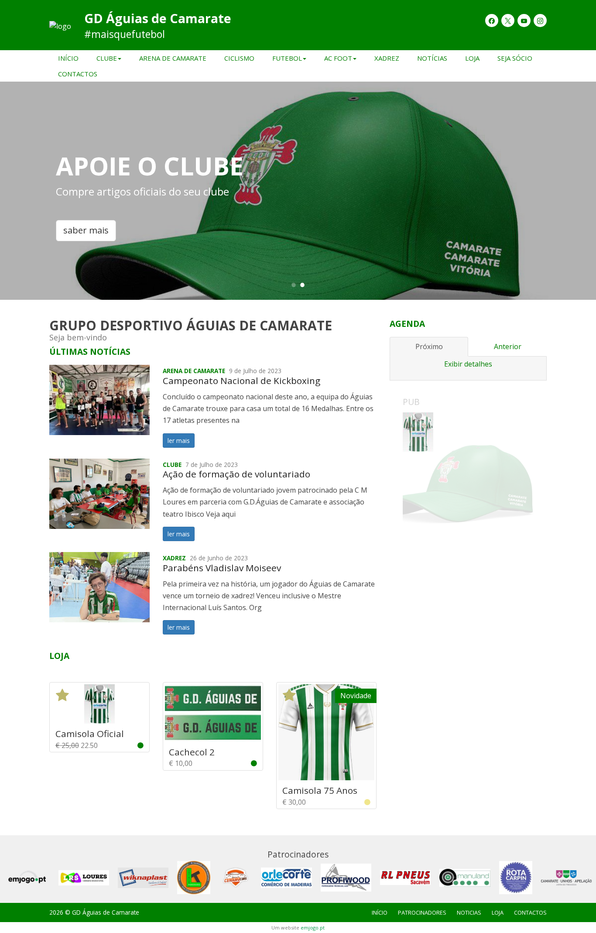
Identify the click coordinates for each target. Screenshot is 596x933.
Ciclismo (239, 58)
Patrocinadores (422, 912)
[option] (298, 191)
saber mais (86, 230)
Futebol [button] (287, 58)
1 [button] (293, 284)
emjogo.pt (313, 927)
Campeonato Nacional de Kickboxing (241, 380)
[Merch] (468, 477)
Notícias (432, 58)
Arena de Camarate (172, 58)
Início (68, 58)
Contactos (77, 73)
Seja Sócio (514, 58)
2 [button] (302, 284)
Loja (472, 58)
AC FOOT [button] (338, 58)
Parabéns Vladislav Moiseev (222, 568)
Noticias (469, 912)
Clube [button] (106, 58)
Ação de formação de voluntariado (236, 474)
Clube (172, 464)
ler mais (179, 440)
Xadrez (386, 58)
